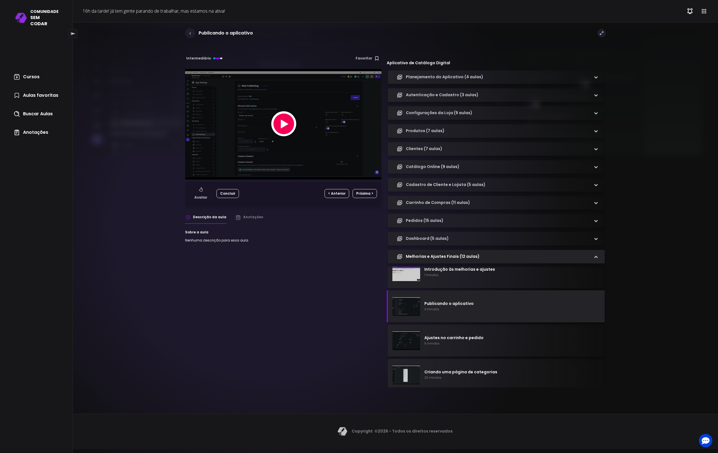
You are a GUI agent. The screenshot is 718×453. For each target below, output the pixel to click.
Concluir (227, 193)
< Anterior (337, 193)
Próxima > (364, 193)
